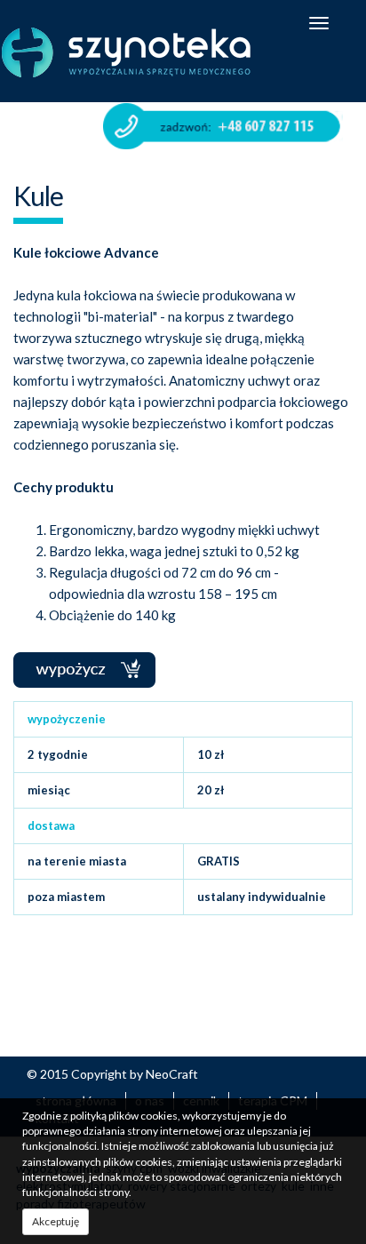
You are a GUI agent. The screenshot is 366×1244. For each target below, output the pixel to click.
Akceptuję (55, 1221)
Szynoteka (126, 52)
